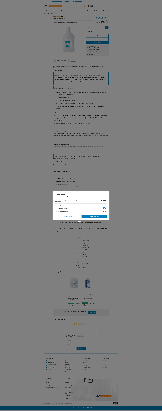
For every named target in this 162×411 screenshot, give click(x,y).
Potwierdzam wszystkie (94, 216)
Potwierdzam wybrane (67, 216)
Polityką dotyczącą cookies (84, 198)
